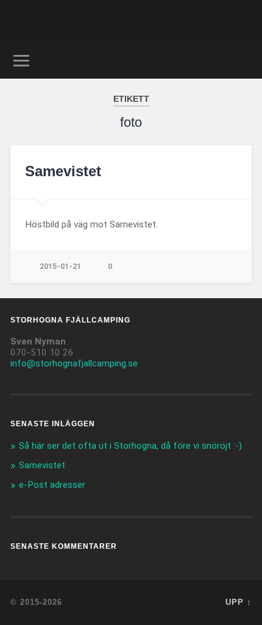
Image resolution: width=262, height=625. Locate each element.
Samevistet (63, 171)
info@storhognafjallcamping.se (74, 363)
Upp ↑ (238, 602)
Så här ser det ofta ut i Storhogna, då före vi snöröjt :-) (130, 445)
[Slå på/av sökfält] (242, 61)
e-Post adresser (52, 484)
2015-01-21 (60, 266)
